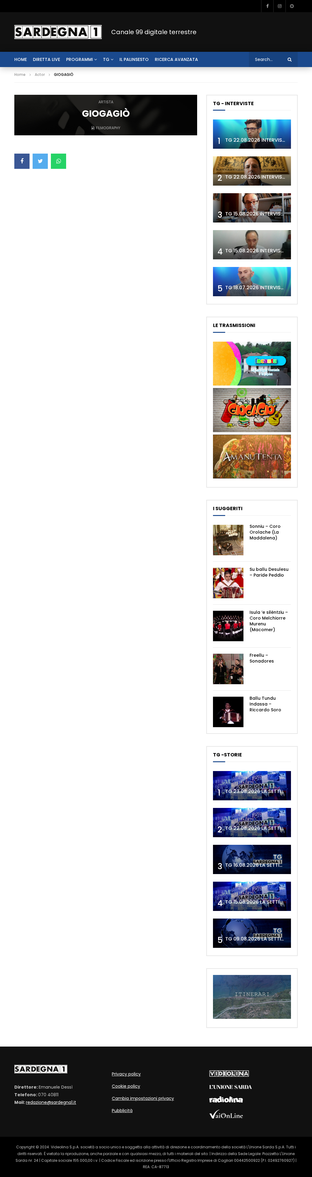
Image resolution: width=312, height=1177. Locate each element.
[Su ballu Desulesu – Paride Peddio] (228, 583)
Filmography (108, 127)
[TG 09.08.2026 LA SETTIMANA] (252, 933)
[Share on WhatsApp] (58, 161)
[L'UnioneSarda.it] (230, 1087)
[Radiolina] (226, 1101)
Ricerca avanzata (176, 59)
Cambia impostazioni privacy (143, 1098)
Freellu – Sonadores (262, 658)
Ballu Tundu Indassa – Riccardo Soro (265, 704)
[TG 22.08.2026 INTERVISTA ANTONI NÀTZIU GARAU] (252, 171)
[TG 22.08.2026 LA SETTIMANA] (252, 822)
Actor (40, 74)
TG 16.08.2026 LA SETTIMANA (259, 865)
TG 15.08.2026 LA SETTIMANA (259, 901)
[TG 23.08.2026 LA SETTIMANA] (252, 785)
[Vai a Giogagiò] (252, 431)
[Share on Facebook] (22, 161)
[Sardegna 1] (58, 32)
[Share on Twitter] (40, 161)
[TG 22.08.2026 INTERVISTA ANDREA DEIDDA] (252, 134)
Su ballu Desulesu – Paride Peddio (269, 572)
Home (20, 74)
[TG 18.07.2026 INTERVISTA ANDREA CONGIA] (252, 281)
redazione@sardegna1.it (51, 1102)
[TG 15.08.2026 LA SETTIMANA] (252, 896)
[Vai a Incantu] (252, 384)
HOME (20, 59)
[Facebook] (267, 6)
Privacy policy (126, 1074)
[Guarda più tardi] (291, 6)
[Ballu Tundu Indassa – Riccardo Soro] (228, 712)
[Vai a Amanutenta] (252, 477)
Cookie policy (126, 1086)
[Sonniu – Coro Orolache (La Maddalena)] (228, 540)
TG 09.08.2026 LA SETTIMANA (260, 938)
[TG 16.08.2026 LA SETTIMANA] (252, 859)
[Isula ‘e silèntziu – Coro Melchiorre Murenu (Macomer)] (228, 626)
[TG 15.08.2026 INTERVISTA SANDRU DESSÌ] (252, 207)
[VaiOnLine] (226, 1117)
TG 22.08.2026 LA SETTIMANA (260, 828)
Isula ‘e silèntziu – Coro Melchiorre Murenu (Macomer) (269, 621)
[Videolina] (229, 1075)
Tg (106, 59)
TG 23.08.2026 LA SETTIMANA (260, 791)
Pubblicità (122, 1111)
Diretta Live (46, 59)
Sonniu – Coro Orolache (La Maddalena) (265, 532)
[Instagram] (279, 6)
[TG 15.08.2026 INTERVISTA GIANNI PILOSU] (252, 244)
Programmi (79, 59)
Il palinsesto (134, 59)
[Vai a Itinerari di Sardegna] (252, 1017)
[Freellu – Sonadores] (228, 669)
